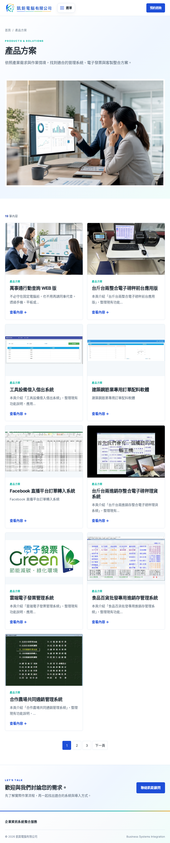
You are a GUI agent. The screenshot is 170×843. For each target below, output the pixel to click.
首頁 (8, 30)
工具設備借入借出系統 (32, 389)
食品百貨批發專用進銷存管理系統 (125, 597)
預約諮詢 (156, 8)
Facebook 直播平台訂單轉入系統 (42, 491)
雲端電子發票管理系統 (32, 597)
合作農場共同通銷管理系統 (36, 699)
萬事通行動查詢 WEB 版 (33, 288)
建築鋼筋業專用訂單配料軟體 (120, 389)
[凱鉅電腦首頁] (28, 8)
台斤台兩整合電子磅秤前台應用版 (125, 288)
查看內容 (18, 312)
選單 (69, 8)
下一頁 (100, 745)
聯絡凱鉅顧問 (151, 788)
